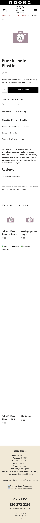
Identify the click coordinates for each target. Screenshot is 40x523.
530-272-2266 (20, 504)
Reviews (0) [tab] (21, 112)
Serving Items (13, 15)
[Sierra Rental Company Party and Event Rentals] (20, 9)
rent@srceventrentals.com (20, 509)
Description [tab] (6, 112)
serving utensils (19, 104)
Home (4, 15)
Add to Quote (23, 90)
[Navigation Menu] (35, 10)
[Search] (29, 2)
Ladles (23, 15)
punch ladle (9, 104)
